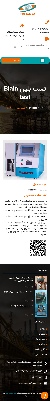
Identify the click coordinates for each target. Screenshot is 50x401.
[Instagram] (21, 47)
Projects (33, 108)
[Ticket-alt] (15, 47)
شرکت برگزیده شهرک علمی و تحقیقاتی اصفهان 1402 (21, 279)
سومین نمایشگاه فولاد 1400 (21, 305)
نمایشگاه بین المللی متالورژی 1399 (18, 291)
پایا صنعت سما (11, 393)
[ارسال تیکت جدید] (45, 396)
